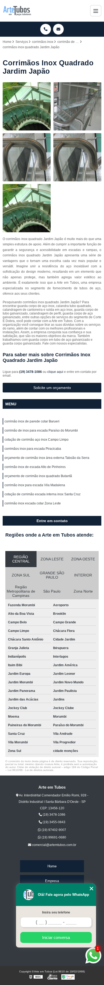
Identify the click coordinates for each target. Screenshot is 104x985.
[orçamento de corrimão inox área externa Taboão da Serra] (27, 157)
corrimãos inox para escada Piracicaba (33, 449)
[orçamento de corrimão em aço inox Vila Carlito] (77, 157)
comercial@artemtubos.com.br (53, 845)
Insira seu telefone (56, 912)
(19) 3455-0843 (53, 822)
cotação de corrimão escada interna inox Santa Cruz (43, 494)
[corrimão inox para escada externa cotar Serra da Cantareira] (27, 106)
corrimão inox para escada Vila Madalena (35, 485)
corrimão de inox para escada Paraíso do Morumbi (41, 430)
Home (52, 866)
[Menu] (95, 10)
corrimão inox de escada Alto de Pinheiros (35, 467)
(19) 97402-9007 (53, 830)
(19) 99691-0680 (53, 837)
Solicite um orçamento (52, 387)
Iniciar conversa (56, 937)
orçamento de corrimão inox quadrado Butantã (38, 476)
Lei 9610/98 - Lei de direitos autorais (30, 770)
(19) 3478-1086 (31, 372)
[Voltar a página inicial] (17, 10)
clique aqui (55, 372)
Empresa (52, 881)
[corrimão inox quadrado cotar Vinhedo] (27, 208)
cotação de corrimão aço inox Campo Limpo (37, 439)
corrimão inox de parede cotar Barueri (32, 421)
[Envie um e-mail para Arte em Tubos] (58, 29)
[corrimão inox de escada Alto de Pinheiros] (77, 106)
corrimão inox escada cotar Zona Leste (33, 503)
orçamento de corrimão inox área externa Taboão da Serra (47, 458)
